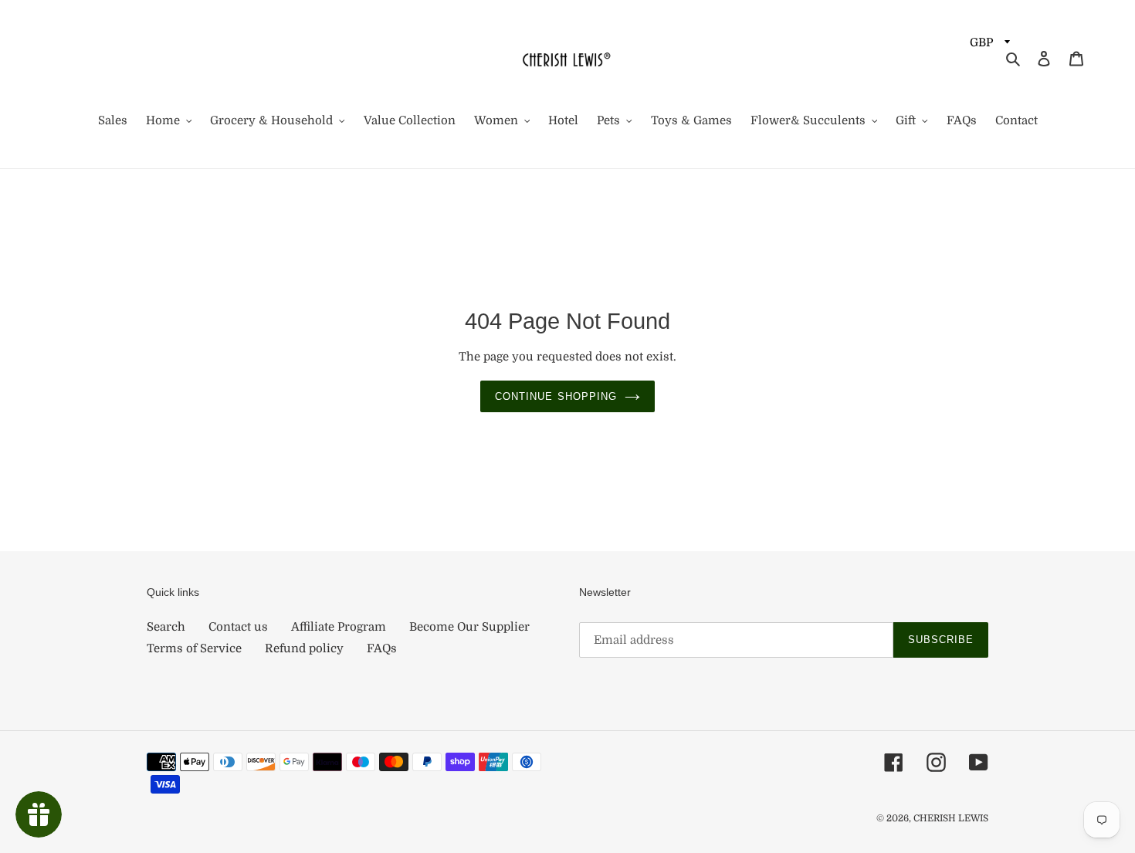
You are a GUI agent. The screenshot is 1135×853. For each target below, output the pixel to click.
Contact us (238, 627)
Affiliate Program (338, 627)
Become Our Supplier (469, 627)
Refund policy (304, 648)
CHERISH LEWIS (950, 818)
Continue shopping (556, 396)
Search (166, 627)
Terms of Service (194, 648)
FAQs (382, 648)
